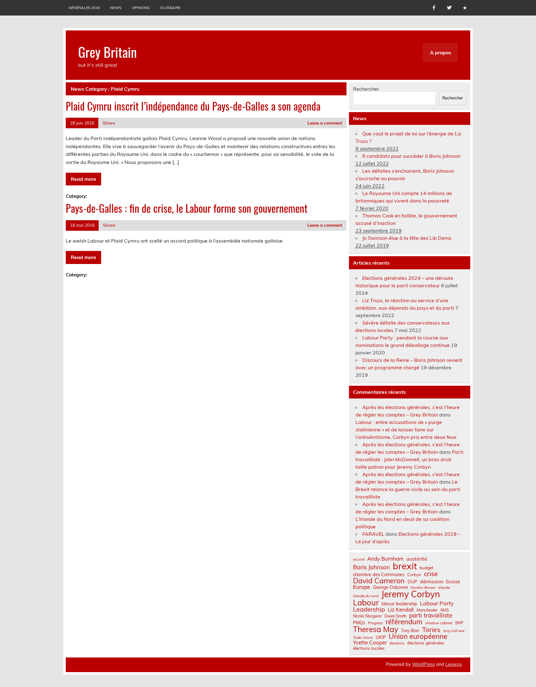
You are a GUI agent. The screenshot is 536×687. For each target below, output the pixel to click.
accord (358, 559)
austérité (416, 558)
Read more (83, 179)
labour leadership (399, 604)
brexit (405, 566)
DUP (412, 582)
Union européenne (418, 636)
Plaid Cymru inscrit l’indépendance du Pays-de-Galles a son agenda (193, 106)
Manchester (427, 610)
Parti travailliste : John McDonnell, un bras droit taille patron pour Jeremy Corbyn (409, 459)
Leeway (453, 664)
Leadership (369, 609)
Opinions (141, 7)
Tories (431, 629)
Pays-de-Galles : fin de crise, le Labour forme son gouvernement (186, 208)
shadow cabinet (438, 623)
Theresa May (375, 629)
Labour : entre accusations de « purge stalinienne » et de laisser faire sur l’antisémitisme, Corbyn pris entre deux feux (406, 429)
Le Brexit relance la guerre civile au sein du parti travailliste (407, 489)
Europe (361, 586)
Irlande (444, 587)
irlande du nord (365, 596)
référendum (404, 621)
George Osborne (390, 587)
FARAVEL (373, 534)
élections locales (369, 648)
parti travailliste (430, 615)
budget (426, 568)
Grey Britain (107, 51)
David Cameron (379, 580)
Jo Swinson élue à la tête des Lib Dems (406, 238)
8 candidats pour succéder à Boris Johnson (411, 156)
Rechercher (366, 89)
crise (431, 574)
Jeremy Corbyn (410, 594)
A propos (440, 52)
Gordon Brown (423, 587)
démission (431, 581)
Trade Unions (363, 637)
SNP (459, 623)
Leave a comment (324, 122)
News (115, 7)
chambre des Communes (378, 574)
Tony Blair (410, 631)
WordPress (423, 664)
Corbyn (414, 574)
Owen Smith (395, 616)
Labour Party (436, 603)
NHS (444, 610)
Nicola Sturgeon (367, 616)
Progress (375, 623)
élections (397, 643)
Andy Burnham (385, 559)
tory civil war (454, 631)
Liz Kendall (401, 609)
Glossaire (170, 7)
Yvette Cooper (370, 642)
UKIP (381, 637)
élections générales (425, 643)
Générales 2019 (84, 7)
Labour (366, 602)
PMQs (359, 623)
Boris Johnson (371, 567)
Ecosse (453, 582)
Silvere (109, 122)
